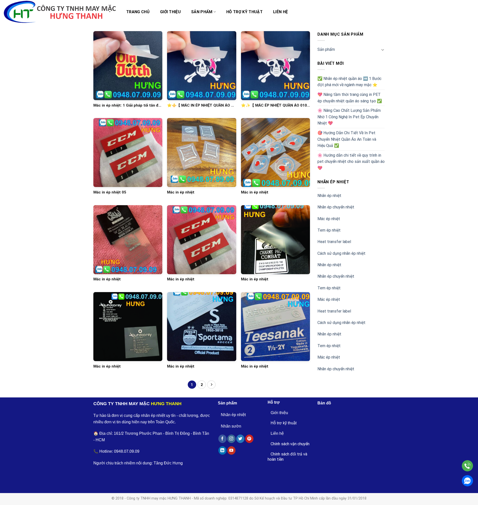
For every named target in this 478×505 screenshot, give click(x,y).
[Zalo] (467, 480)
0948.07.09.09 (126, 451)
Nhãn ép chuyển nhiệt (335, 207)
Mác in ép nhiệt (180, 192)
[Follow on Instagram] (231, 439)
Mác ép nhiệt (328, 218)
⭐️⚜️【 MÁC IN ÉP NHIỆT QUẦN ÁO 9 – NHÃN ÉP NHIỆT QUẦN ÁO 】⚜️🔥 (200, 105)
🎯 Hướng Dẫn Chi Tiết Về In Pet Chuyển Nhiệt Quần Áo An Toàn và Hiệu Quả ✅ (346, 139)
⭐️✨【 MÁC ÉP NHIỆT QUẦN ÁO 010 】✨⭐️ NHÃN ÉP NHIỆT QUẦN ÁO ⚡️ (274, 105)
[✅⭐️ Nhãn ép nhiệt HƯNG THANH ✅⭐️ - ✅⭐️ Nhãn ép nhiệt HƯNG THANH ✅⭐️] (60, 12)
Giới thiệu (170, 11)
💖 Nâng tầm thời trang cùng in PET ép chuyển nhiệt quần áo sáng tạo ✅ (349, 97)
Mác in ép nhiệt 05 (109, 192)
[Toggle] (383, 50)
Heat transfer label (334, 241)
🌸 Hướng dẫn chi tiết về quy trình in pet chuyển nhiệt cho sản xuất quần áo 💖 (351, 161)
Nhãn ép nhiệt (329, 195)
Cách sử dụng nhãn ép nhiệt (341, 253)
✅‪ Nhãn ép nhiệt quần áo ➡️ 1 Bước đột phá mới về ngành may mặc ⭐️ (349, 81)
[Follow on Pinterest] (249, 439)
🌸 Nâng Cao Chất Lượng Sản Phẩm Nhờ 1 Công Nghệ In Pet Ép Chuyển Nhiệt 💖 (349, 117)
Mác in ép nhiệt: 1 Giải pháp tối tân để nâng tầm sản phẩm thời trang (126, 105)
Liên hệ (280, 11)
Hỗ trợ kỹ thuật (244, 11)
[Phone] (467, 465)
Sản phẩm (202, 11)
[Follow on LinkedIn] (222, 450)
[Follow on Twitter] (240, 439)
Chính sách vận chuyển (290, 444)
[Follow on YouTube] (231, 450)
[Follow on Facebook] (222, 439)
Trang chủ (138, 11)
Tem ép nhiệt (329, 230)
